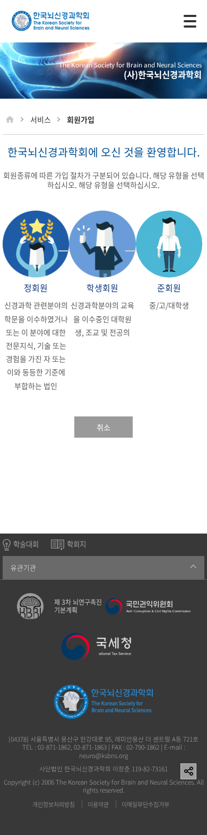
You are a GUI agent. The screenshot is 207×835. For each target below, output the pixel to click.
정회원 (36, 288)
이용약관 (98, 804)
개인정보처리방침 (53, 804)
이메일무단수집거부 (145, 804)
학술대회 (26, 544)
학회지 (76, 544)
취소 (103, 427)
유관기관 (23, 567)
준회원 (169, 288)
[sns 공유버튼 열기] (188, 771)
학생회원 (102, 288)
